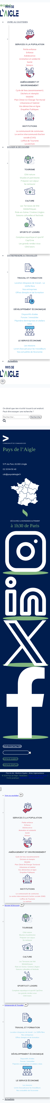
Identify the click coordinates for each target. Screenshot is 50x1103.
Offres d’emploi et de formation (30, 292)
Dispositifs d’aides (30, 314)
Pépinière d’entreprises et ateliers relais (27, 1064)
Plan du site (10, 773)
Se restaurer (29, 184)
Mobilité (29, 96)
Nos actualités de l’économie (29, 352)
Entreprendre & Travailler (14, 1005)
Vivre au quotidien (12, 795)
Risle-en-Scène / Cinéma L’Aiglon (29, 212)
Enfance (29, 52)
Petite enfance (29, 49)
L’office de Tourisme (30, 140)
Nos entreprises (29, 289)
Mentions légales (21, 773)
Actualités (13, 361)
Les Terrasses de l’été (29, 206)
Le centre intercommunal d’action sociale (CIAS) (27, 896)
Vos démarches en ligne (29, 106)
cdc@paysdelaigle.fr (12, 474)
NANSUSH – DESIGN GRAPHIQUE (31, 778)
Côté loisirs (30, 246)
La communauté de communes (29, 131)
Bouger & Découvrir (12, 905)
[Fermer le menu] (0, 789)
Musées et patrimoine (30, 177)
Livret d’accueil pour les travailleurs (30, 348)
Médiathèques (29, 209)
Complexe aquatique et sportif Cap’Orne (27, 990)
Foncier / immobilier (29, 317)
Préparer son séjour (30, 181)
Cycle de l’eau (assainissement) (29, 90)
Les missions (29, 345)
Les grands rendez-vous (29, 243)
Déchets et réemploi (30, 93)
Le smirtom (30, 144)
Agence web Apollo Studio (37, 775)
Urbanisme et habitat (29, 103)
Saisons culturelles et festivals (29, 215)
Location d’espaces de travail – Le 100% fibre (27, 1032)
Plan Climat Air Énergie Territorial (29, 100)
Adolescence (29, 56)
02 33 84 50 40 (9, 469)
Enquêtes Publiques (30, 109)
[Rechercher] (30, 753)
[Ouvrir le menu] (2, 381)
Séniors (29, 65)
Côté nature (29, 174)
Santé (29, 62)
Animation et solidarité (29, 59)
